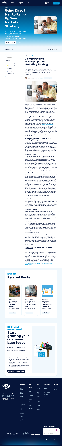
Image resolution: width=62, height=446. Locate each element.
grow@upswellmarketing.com (8, 398)
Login (42, 3)
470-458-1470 (47, 3)
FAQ (37, 398)
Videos (55, 392)
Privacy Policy (30, 439)
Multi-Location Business (31, 407)
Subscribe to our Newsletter (49, 426)
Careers (38, 409)
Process (38, 396)
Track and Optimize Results (22, 415)
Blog (54, 386)
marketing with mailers (47, 124)
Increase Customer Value (22, 410)
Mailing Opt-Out (37, 439)
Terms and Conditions (22, 439)
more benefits (43, 206)
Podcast (55, 389)
